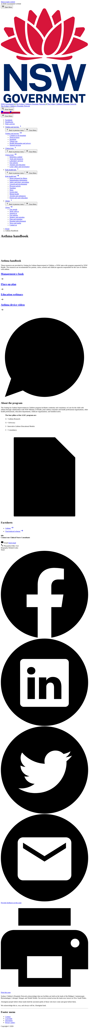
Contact (8, 1017)
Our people (13, 209)
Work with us (14, 211)
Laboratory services (16, 161)
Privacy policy (10, 1022)
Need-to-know (15, 137)
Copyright (8, 1019)
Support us (13, 213)
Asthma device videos (13, 304)
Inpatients (13, 139)
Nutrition (13, 188)
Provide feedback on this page (11, 903)
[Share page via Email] (44, 901)
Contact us (13, 225)
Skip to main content (8, 2)
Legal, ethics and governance (20, 167)
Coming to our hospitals (18, 135)
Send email (12, 543)
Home (7, 229)
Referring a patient (16, 157)
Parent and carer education (19, 198)
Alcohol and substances (18, 196)
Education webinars (12, 294)
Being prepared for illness (18, 178)
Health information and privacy (20, 143)
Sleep (11, 190)
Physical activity (15, 186)
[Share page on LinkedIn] (44, 725)
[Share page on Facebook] (44, 637)
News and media (15, 223)
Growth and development (18, 184)
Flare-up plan (8, 284)
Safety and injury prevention (19, 182)
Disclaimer (9, 1021)
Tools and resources (16, 159)
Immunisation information (18, 180)
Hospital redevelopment (18, 221)
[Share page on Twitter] (44, 813)
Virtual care (13, 141)
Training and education (17, 165)
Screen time (14, 192)
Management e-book (12, 273)
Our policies (14, 163)
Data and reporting (16, 219)
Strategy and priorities (17, 217)
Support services (15, 145)
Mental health (14, 194)
